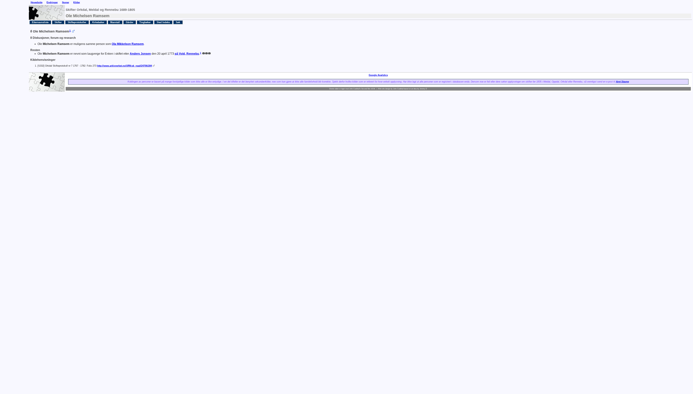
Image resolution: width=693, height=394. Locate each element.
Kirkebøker (98, 22)
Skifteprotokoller (77, 22)
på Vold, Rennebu (187, 53)
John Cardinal (398, 89)
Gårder (129, 22)
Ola (128, 43)
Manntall (115, 22)
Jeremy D (423, 89)
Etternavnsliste (40, 22)
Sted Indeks (163, 22)
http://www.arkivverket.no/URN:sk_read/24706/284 (124, 65)
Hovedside (36, 2)
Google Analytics (378, 75)
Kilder (76, 2)
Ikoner (65, 2)
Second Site (365, 89)
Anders (140, 53)
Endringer (52, 2)
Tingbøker (145, 22)
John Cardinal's (355, 89)
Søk (178, 22)
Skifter (58, 22)
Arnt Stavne (622, 81)
